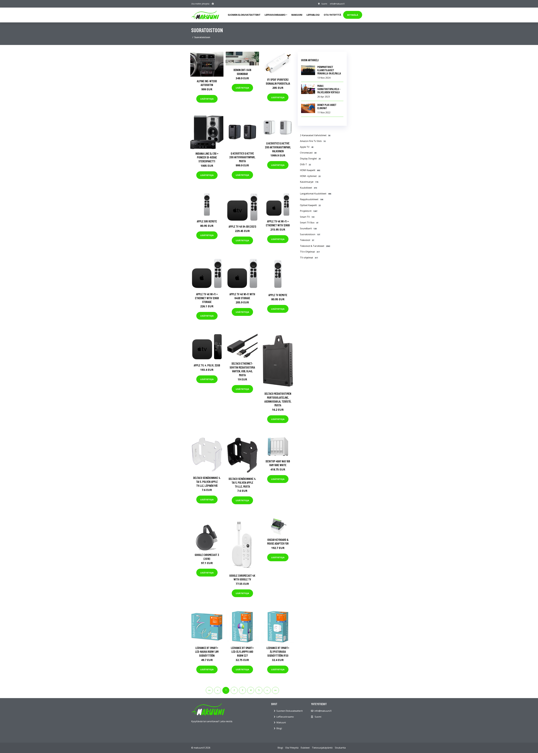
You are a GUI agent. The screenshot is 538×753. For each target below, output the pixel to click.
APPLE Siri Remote (207, 221)
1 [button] (226, 690)
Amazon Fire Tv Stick (312, 141)
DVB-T (305, 164)
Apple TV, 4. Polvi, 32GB (207, 365)
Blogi (279, 728)
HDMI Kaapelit (310, 170)
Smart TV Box (309, 222)
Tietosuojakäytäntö (322, 747)
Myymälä (352, 14)
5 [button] (259, 690)
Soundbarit (308, 228)
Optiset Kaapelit (310, 205)
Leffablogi (313, 14)
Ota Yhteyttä (332, 14)
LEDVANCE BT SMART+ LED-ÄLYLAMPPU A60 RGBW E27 (242, 651)
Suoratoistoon (310, 234)
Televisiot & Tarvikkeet (315, 245)
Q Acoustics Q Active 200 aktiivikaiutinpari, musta (242, 157)
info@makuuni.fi (337, 3)
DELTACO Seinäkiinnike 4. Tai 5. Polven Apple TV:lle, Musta (242, 482)
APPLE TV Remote (277, 295)
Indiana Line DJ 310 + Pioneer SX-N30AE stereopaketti (206, 157)
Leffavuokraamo (285, 716)
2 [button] (234, 690)
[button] (267, 690)
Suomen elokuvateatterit (244, 14)
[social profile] (213, 3)
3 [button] (242, 690)
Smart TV (307, 216)
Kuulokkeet (308, 187)
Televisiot (307, 240)
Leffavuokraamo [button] (275, 14)
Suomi (324, 3)
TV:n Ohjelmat (310, 251)
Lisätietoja (207, 98)
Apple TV (306, 146)
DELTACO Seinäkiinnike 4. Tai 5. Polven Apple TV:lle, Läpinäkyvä (207, 481)
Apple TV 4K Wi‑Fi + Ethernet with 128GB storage (207, 298)
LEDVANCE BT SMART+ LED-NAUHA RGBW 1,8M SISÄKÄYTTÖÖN (207, 651)
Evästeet (305, 747)
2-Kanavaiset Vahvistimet (315, 135)
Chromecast (308, 152)
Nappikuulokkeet (311, 199)
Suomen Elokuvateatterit (289, 710)
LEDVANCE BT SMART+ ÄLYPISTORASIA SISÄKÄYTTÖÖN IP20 (277, 651)
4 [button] (250, 690)
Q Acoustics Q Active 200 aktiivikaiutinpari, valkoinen (278, 147)
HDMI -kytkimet (310, 176)
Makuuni (296, 14)
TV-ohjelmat (309, 257)
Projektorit (308, 210)
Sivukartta (340, 747)
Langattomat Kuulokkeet (315, 193)
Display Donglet (310, 158)
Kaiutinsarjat (309, 181)
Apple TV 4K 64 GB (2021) (242, 226)
